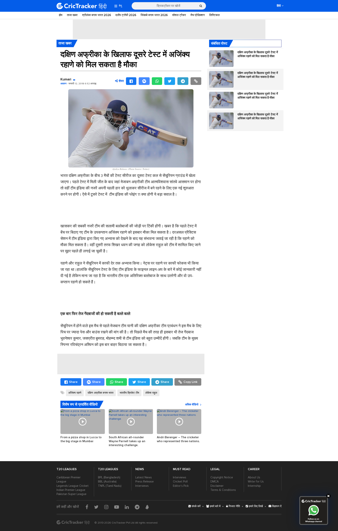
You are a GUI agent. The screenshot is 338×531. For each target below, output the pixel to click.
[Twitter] (169, 81)
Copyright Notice (221, 477)
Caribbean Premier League (69, 479)
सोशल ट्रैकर (179, 15)
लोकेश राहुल (151, 392)
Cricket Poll (180, 481)
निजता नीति (234, 506)
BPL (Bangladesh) (109, 477)
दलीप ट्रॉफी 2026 (125, 15)
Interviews (142, 486)
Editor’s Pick (181, 486)
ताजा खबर (72, 15)
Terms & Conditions (223, 490)
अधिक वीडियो (191, 404)
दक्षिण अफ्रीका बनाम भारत (100, 392)
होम (60, 15)
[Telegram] (182, 81)
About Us (254, 477)
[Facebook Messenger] (144, 81)
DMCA (214, 481)
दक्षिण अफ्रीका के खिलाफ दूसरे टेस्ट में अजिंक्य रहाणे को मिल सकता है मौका (257, 54)
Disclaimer (217, 486)
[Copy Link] (196, 81)
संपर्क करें (195, 506)
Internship (254, 486)
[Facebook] (131, 81)
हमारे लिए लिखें (255, 506)
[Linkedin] (127, 507)
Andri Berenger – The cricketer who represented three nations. (178, 439)
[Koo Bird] (147, 507)
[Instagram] (106, 507)
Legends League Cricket (73, 486)
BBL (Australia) (107, 481)
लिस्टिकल (214, 15)
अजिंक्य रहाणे (74, 392)
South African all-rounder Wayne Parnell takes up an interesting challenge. (127, 441)
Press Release (144, 481)
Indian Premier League (71, 490)
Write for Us (256, 481)
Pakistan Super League (71, 494)
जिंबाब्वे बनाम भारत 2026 (154, 15)
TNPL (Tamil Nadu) (109, 486)
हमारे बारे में (214, 506)
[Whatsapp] (157, 81)
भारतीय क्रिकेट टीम (129, 392)
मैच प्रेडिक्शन (198, 15)
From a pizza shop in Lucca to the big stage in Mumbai (81, 439)
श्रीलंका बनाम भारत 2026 (96, 15)
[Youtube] (116, 507)
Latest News (143, 477)
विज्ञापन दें (276, 506)
